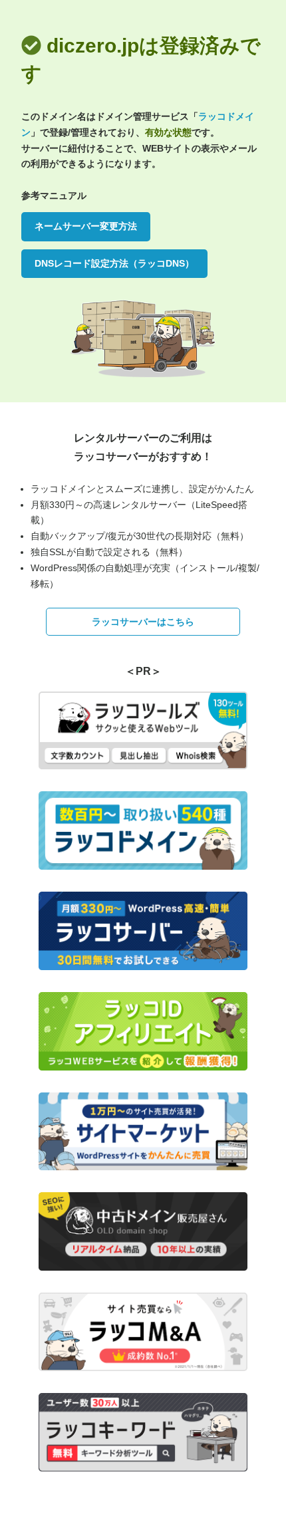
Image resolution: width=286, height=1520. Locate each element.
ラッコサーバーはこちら (143, 621)
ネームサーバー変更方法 (86, 226)
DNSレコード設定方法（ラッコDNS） (114, 263)
